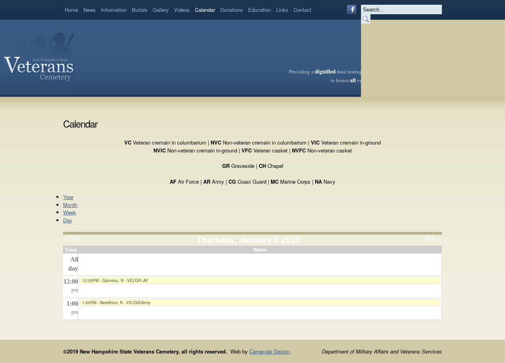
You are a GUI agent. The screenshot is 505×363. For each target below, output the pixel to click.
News (89, 9)
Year (68, 197)
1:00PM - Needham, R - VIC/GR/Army (116, 302)
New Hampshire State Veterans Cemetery (39, 57)
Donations (231, 9)
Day (67, 220)
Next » (432, 237)
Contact (302, 9)
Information (114, 9)
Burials (140, 9)
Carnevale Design (269, 351)
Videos (182, 9)
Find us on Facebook (351, 9)
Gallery (161, 9)
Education (259, 9)
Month (70, 205)
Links (282, 9)
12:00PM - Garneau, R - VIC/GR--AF (115, 280)
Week (69, 212)
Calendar (205, 9)
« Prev (72, 237)
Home (71, 9)
